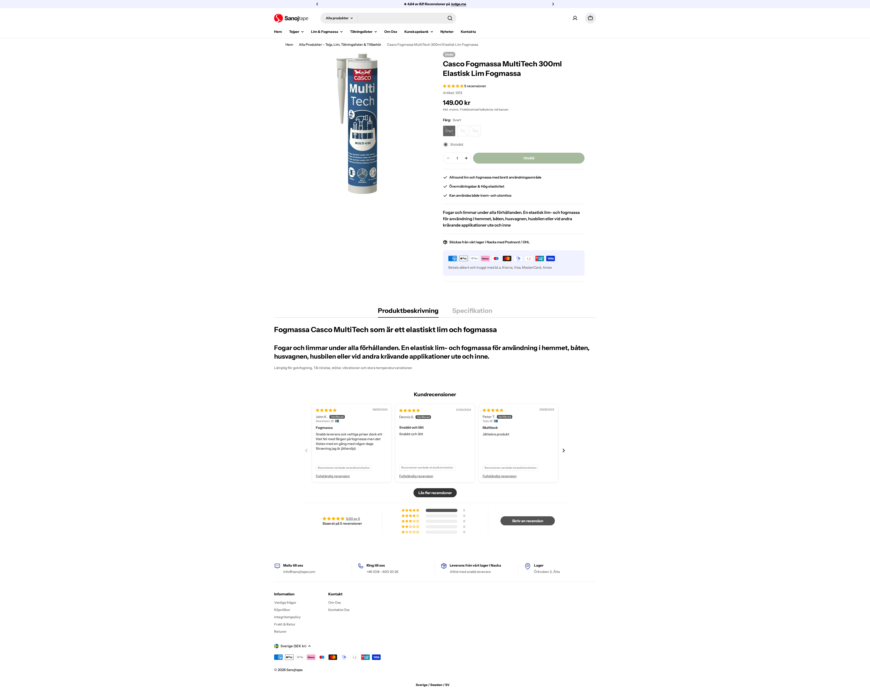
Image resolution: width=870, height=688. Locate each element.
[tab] (408, 312)
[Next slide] (563, 450)
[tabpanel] (435, 348)
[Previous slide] (306, 450)
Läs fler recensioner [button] (435, 492)
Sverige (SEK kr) (293, 646)
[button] (317, 4)
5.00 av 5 (353, 519)
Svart (450, 132)
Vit (464, 132)
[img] (326, 410)
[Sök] (450, 18)
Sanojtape (294, 670)
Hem (289, 44)
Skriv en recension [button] (527, 521)
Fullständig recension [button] (333, 476)
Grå (477, 132)
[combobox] (388, 18)
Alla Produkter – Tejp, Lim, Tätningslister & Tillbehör (340, 44)
